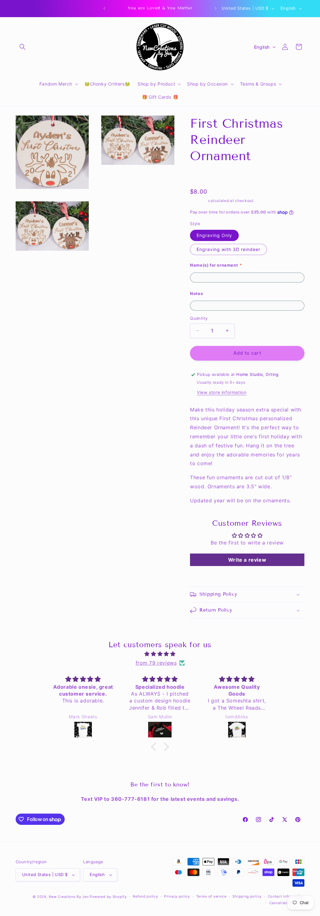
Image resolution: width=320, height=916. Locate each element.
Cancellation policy (286, 903)
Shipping (198, 200)
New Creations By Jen (68, 896)
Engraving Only (214, 235)
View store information (221, 392)
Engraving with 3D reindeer (228, 249)
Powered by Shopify (108, 896)
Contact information (286, 896)
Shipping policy (247, 896)
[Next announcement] (215, 8)
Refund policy (145, 896)
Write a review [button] (247, 560)
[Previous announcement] (104, 8)
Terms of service (211, 896)
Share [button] (202, 175)
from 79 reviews (156, 663)
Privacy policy (177, 896)
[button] (22, 47)
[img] (159, 653)
